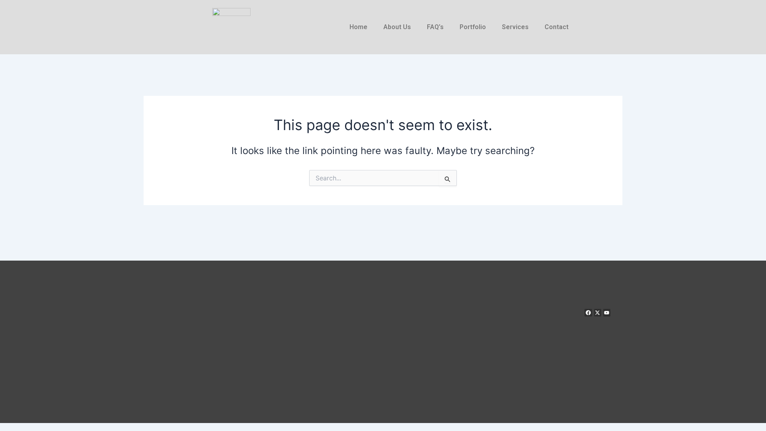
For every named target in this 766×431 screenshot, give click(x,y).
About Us (397, 27)
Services (515, 27)
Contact (557, 27)
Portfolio (473, 27)
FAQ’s (435, 27)
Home (358, 27)
